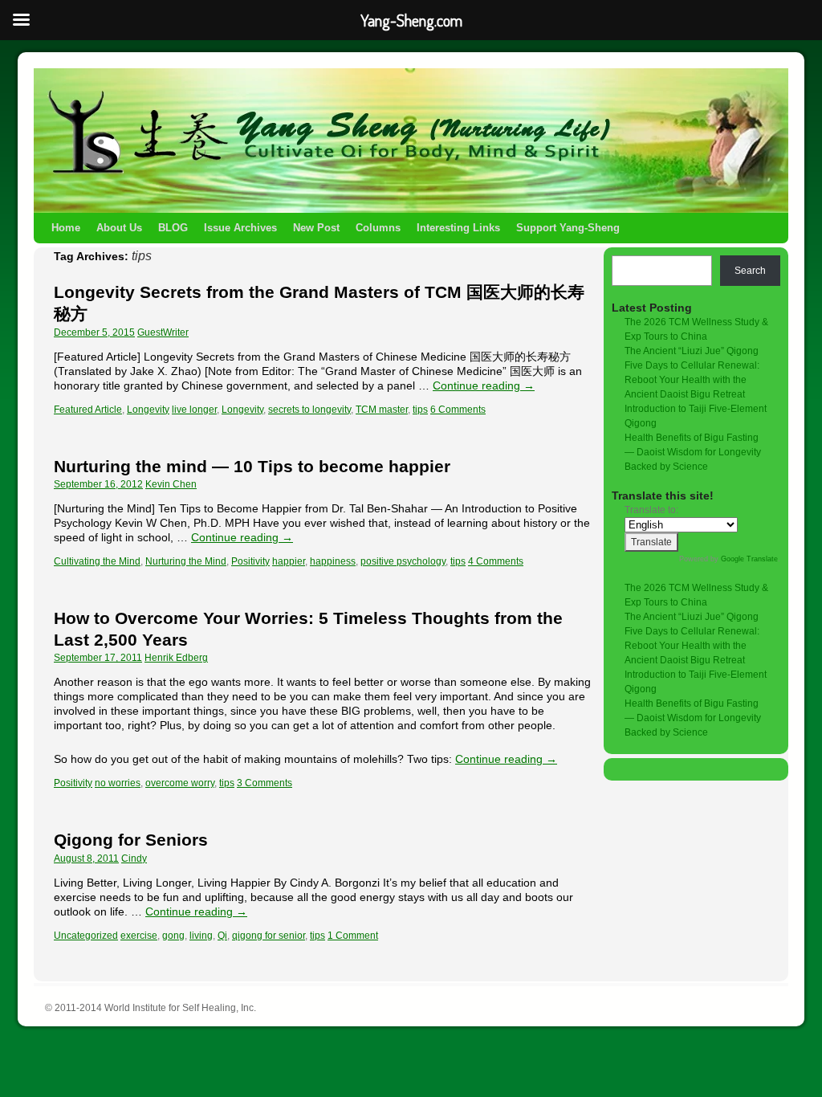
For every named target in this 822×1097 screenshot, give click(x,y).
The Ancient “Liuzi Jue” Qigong (692, 351)
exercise (138, 935)
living (201, 935)
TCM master (382, 409)
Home (65, 228)
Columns (378, 228)
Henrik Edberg (176, 657)
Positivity (250, 561)
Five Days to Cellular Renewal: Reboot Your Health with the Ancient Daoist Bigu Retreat (692, 380)
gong (173, 935)
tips (420, 409)
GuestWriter (163, 332)
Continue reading (484, 385)
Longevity (148, 409)
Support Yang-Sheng (568, 228)
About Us (119, 228)
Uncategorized (86, 935)
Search (750, 270)
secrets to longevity (309, 409)
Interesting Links (458, 228)
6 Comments (458, 409)
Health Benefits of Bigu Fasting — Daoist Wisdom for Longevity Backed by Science (693, 452)
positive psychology (403, 561)
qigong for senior (268, 935)
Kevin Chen (171, 484)
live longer (194, 409)
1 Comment (353, 935)
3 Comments (264, 783)
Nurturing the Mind (185, 561)
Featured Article (88, 409)
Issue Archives (240, 228)
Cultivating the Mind (97, 561)
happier (288, 561)
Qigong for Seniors (131, 839)
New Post (316, 228)
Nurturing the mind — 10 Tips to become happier (252, 466)
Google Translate (749, 559)
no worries (117, 783)
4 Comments (495, 561)
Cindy (134, 858)
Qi (222, 935)
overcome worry (179, 783)
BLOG (173, 228)
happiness (333, 561)
